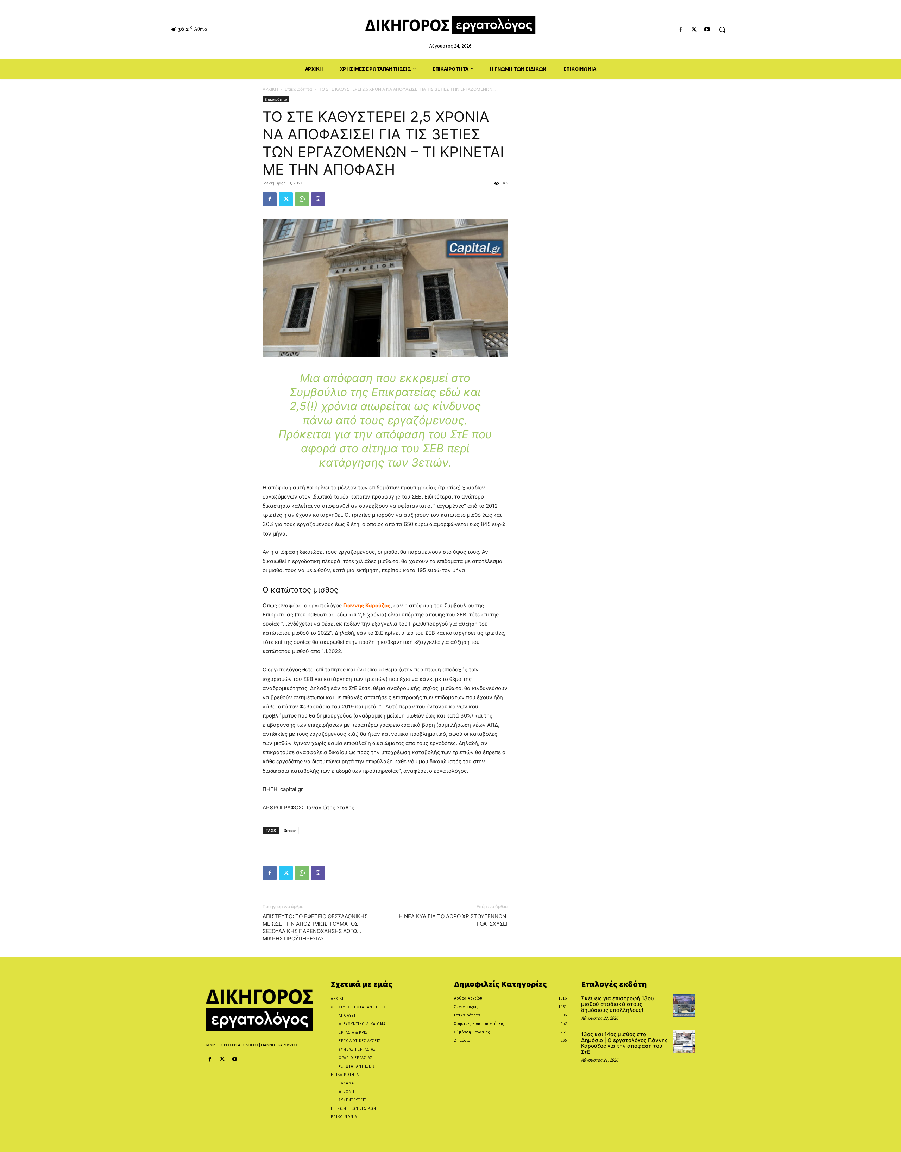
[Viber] (318, 199)
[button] (722, 29)
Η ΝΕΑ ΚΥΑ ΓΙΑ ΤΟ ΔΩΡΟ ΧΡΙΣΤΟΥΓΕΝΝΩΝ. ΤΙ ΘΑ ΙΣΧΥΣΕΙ (453, 920)
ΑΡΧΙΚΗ (270, 89)
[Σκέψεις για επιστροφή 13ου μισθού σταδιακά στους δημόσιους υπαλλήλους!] (684, 1005)
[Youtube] (707, 30)
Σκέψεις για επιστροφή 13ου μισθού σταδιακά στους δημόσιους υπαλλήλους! (617, 1004)
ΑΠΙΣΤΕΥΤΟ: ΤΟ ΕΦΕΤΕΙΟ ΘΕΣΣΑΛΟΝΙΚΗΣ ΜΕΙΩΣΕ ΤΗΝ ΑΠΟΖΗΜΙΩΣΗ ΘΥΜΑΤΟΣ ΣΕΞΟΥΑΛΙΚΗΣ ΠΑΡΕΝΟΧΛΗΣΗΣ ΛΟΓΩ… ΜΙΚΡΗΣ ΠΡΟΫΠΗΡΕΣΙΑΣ (315, 927)
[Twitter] (694, 30)
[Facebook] (681, 30)
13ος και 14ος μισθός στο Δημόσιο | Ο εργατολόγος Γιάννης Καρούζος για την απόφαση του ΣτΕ (624, 1043)
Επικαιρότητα (298, 89)
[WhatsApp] (302, 199)
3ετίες (290, 830)
